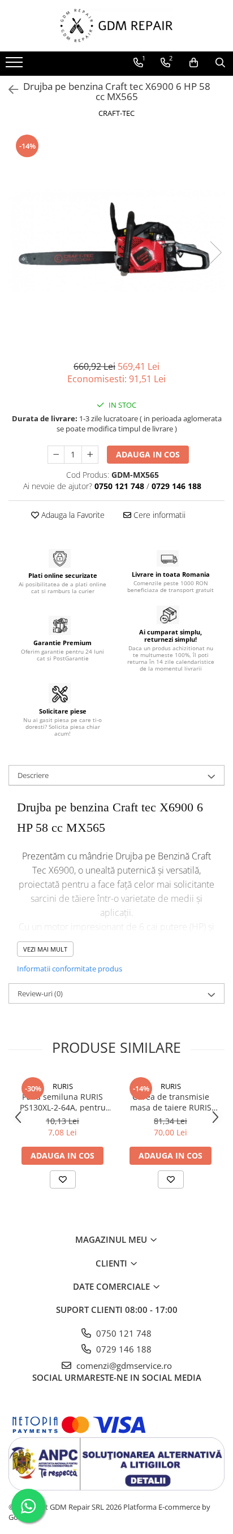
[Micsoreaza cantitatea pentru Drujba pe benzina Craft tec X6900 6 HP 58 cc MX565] (56, 455)
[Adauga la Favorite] (63, 1179)
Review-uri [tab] (40, 993)
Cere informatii (158, 514)
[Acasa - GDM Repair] (116, 25)
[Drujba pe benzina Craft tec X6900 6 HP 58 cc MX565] (116, 241)
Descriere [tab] (33, 775)
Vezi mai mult (45, 949)
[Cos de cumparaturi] (194, 62)
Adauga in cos (148, 454)
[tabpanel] (116, 241)
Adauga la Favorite (72, 514)
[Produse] (15, 65)
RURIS (63, 1086)
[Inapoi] (8, 89)
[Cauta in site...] (220, 62)
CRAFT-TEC (116, 113)
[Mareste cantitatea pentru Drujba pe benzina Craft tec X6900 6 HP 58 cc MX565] (89, 455)
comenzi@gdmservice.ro (123, 1365)
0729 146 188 (123, 1349)
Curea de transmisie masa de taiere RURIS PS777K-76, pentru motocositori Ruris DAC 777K (170, 1102)
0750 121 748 (123, 1333)
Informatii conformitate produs (69, 968)
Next (215, 252)
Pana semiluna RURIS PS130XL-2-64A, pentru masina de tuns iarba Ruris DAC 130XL (63, 1102)
